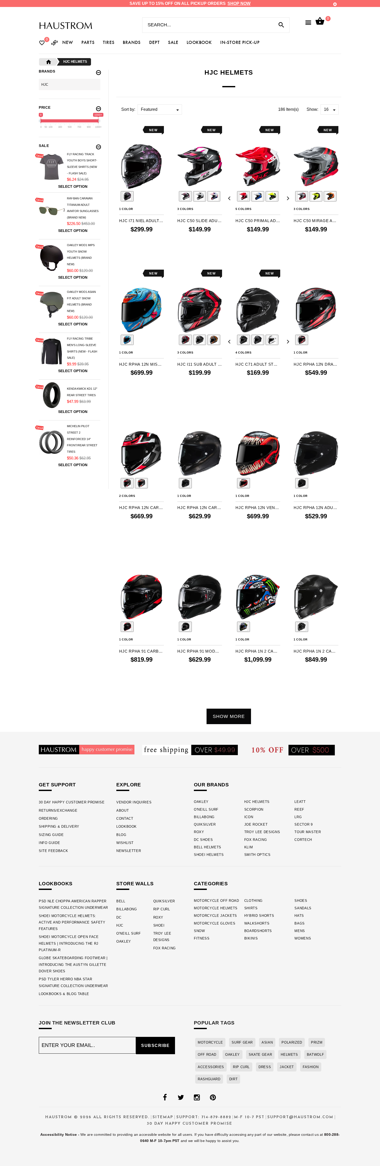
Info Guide (49, 843)
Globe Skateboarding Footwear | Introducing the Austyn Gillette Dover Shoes (73, 964)
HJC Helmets (257, 802)
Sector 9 (303, 824)
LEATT (300, 802)
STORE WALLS (135, 883)
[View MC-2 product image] (257, 196)
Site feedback (53, 851)
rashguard (209, 1079)
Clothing (253, 901)
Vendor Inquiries (133, 802)
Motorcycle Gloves (214, 923)
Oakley (201, 802)
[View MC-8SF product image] (185, 196)
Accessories (211, 1067)
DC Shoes (203, 840)
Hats (299, 916)
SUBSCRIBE (155, 1045)
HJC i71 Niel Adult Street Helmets (141, 220)
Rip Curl (161, 909)
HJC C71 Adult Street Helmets (257, 364)
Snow (199, 931)
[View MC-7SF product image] (213, 340)
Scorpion (253, 809)
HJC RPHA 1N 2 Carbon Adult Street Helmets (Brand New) (316, 651)
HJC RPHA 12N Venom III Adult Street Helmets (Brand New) (257, 507)
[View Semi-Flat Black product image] (257, 340)
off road (207, 1055)
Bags (299, 923)
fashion (310, 1067)
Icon (248, 817)
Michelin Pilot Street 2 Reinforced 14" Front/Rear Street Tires (82, 439)
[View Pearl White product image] (271, 340)
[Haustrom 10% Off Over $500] (293, 750)
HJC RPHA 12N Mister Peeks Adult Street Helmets (141, 364)
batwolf (315, 1055)
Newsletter (128, 851)
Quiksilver (205, 824)
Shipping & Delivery (59, 826)
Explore (128, 784)
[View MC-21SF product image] (127, 340)
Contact (124, 818)
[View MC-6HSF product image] (141, 483)
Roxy (199, 832)
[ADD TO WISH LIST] (122, 130)
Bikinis (251, 938)
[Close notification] (335, 4)
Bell (120, 901)
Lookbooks (56, 883)
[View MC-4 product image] (271, 196)
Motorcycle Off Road (216, 901)
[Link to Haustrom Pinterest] (212, 1097)
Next (170, 197)
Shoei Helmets (209, 855)
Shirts (251, 908)
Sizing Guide (51, 835)
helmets (289, 1055)
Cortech (303, 840)
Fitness (202, 938)
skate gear (260, 1055)
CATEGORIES (211, 883)
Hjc (44, 85)
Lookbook (126, 826)
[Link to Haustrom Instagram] (196, 1097)
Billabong (204, 817)
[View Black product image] (301, 483)
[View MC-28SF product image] (127, 196)
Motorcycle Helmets (216, 908)
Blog (121, 835)
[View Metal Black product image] (243, 340)
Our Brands (211, 784)
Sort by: (128, 109)
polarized (292, 1042)
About (122, 810)
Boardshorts (258, 931)
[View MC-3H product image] (315, 196)
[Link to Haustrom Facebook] (164, 1097)
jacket (287, 1067)
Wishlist (125, 843)
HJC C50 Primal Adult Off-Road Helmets (257, 220)
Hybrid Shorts (259, 916)
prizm (316, 1042)
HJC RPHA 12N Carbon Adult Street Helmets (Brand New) (199, 507)
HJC (119, 925)
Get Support (57, 784)
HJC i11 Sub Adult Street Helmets (199, 364)
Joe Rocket (256, 824)
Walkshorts (257, 923)
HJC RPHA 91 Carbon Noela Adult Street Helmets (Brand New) (141, 651)
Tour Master (307, 832)
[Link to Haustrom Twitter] (180, 1097)
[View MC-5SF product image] (199, 340)
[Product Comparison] (54, 43)
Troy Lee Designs (262, 832)
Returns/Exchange (58, 810)
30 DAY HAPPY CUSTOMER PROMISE (72, 802)
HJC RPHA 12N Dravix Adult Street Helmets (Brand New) (316, 364)
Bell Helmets (207, 847)
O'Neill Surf (206, 809)
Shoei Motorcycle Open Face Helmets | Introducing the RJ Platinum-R (69, 943)
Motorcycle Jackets (215, 916)
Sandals (302, 908)
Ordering (48, 818)
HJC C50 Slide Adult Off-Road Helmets (199, 220)
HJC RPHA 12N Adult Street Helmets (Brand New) (316, 507)
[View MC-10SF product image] (199, 196)
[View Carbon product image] (185, 483)
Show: (312, 109)
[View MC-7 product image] (330, 196)
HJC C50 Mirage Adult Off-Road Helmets (316, 220)
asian (267, 1042)
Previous (113, 197)
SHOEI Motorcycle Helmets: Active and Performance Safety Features (72, 922)
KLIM (248, 847)
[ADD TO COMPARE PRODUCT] (130, 130)
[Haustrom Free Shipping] (190, 749)
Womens (302, 938)
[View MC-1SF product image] (301, 196)
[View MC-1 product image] (243, 196)
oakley (232, 1055)
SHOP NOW (238, 3)
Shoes (300, 901)
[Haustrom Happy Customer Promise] (86, 749)
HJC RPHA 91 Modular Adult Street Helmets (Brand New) (199, 651)
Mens (299, 931)
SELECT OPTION (141, 250)
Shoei (159, 925)
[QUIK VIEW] (137, 130)
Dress (265, 1067)
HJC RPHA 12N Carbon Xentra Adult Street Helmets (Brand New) (141, 507)
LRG (298, 817)
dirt (233, 1079)
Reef (299, 809)
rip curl (241, 1067)
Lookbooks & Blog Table (64, 994)
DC (118, 917)
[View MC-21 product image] (213, 196)
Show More (229, 716)
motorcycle (210, 1042)
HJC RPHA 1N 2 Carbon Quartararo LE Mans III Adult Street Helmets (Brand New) (257, 651)
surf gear (242, 1042)
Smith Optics (257, 855)
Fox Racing (255, 840)
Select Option (72, 187)
